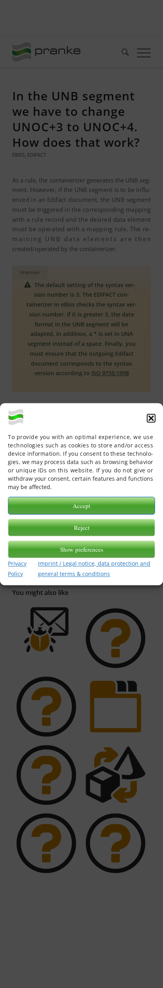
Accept (81, 506)
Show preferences (81, 549)
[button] (151, 418)
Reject (81, 527)
